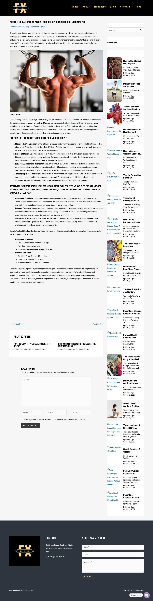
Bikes (113, 6)
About (86, 6)
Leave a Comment (17, 27)
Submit (87, 576)
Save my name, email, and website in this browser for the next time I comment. (55, 420)
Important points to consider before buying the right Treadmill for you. (77, 345)
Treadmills (100, 6)
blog (27, 27)
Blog (139, 6)
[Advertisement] (56, 301)
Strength (125, 6)
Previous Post (16, 324)
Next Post (98, 324)
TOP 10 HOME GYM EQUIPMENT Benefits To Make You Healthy (33, 345)
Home (74, 6)
